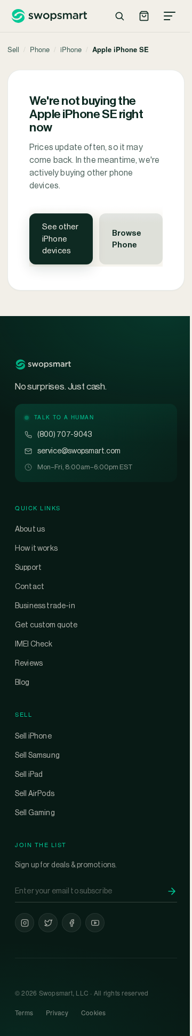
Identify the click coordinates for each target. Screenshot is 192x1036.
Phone (40, 49)
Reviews (29, 663)
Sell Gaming (35, 812)
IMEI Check (34, 644)
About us (30, 529)
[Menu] (169, 16)
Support (28, 567)
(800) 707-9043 (64, 434)
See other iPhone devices (60, 238)
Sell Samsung (37, 755)
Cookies (93, 1012)
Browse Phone (126, 239)
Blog (22, 682)
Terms (24, 1012)
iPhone (71, 49)
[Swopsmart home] (49, 16)
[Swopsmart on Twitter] (48, 922)
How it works (36, 548)
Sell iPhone (33, 736)
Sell (13, 49)
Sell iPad (29, 774)
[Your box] (144, 16)
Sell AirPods (34, 793)
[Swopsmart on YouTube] (95, 922)
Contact (29, 586)
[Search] (119, 16)
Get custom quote (46, 624)
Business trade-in (45, 605)
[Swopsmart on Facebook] (71, 922)
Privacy (57, 1012)
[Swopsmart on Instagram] (24, 922)
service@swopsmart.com (79, 450)
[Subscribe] (171, 891)
